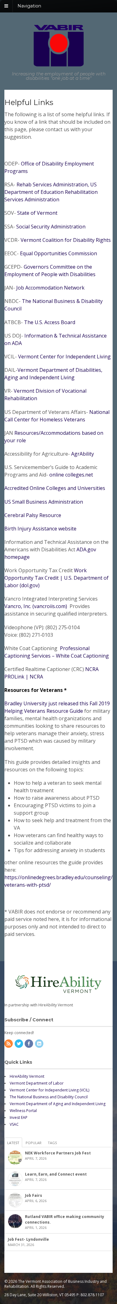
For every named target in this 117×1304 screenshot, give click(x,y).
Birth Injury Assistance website (40, 528)
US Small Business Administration (43, 501)
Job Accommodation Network (50, 287)
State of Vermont (37, 212)
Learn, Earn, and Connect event (56, 1174)
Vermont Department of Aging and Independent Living (57, 1103)
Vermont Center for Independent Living (65, 356)
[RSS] (9, 1044)
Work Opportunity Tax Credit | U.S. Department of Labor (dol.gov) (56, 578)
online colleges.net (71, 474)
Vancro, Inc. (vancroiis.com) (36, 606)
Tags (52, 1142)
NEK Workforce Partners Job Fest (58, 1153)
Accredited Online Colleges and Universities (54, 488)
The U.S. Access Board (49, 322)
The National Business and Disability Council (49, 1097)
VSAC (14, 1124)
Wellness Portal (23, 1110)
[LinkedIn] (39, 1044)
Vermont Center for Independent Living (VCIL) (49, 1090)
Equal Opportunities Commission (58, 253)
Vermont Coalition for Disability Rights (66, 240)
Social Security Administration (50, 226)
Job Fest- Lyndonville (28, 1239)
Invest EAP (18, 1117)
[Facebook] (29, 1044)
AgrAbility (82, 453)
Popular (33, 1142)
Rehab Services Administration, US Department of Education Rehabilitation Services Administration (51, 192)
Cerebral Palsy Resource (32, 515)
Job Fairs (33, 1195)
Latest (13, 1142)
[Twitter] (19, 1044)
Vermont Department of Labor (37, 1083)
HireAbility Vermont (27, 1076)
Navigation (29, 6)
